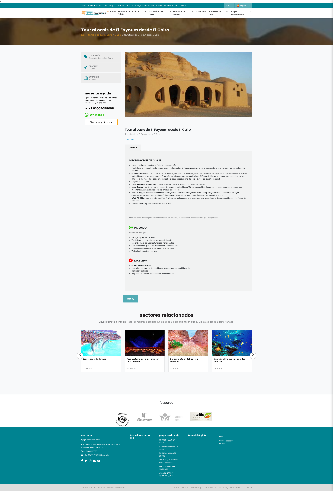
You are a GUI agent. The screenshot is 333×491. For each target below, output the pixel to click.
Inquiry (130, 298)
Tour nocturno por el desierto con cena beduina (99, 360)
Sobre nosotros (94, 5)
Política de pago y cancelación (140, 5)
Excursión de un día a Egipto (100, 35)
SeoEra (84, 487)
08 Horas (174, 368)
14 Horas (218, 368)
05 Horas (87, 368)
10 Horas (131, 368)
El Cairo (118, 35)
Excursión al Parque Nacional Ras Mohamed (186, 360)
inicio (83, 35)
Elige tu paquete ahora (166, 5)
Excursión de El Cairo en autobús (229, 359)
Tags (83, 5)
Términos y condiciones (114, 5)
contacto (248, 487)
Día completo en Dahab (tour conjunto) (141, 360)
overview (133, 148)
